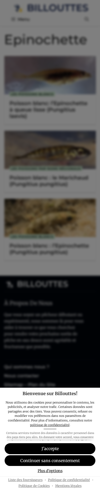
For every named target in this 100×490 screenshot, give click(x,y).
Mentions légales (68, 486)
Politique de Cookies (34, 486)
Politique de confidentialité (69, 480)
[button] (50, 460)
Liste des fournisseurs (25, 480)
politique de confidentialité (49, 425)
